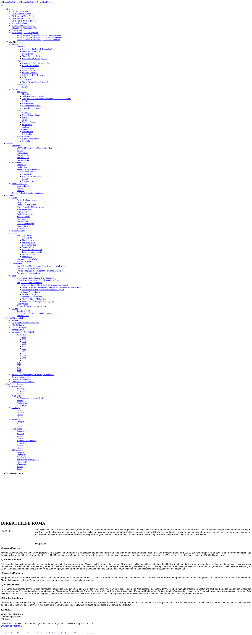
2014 (24, 351)
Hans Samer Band (24, 209)
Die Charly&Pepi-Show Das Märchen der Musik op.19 (45, 285)
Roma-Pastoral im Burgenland (34, 58)
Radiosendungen (18, 162)
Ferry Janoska (22, 202)
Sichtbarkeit (27, 124)
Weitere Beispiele (24, 261)
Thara (24, 120)
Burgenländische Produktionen (29, 282)
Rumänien (21, 455)
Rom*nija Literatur (25, 235)
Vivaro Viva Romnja (30, 65)
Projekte (15, 89)
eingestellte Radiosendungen (28, 169)
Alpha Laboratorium (30, 139)
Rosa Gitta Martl (29, 245)
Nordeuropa (17, 386)
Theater (15, 308)
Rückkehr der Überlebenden (23, 25)
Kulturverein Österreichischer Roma (37, 63)
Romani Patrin (23, 160)
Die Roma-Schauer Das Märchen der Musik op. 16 (43, 290)
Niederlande (22, 403)
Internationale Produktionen (28, 292)
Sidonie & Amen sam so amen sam (31, 306)
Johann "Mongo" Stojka (32, 252)
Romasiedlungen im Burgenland (25, 32)
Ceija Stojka (27, 238)
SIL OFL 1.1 (90, 633)
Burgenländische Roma (31, 106)
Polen (19, 448)
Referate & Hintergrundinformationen (27, 193)
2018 (19, 363)
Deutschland (22, 431)
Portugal (20, 422)
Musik (14, 198)
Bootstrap (4, 633)
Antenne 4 (26, 174)
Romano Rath (22, 221)
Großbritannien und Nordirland (30, 398)
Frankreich (21, 405)
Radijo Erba (22, 167)
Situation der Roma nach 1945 (24, 28)
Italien (19, 426)
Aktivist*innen (18, 325)
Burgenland (22, 47)
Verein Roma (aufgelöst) (32, 56)
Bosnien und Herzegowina (28, 459)
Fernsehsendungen (19, 183)
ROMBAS (26, 113)
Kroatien (20, 445)
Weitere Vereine (23, 84)
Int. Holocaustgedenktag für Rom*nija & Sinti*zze (33, 374)
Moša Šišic (21, 219)
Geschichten (17, 264)
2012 (24, 346)
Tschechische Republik (26, 440)
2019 (19, 365)
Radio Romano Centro (31, 176)
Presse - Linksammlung (21, 379)
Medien (9, 143)
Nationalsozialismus (20, 23)
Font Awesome (66, 633)
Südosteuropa (17, 450)
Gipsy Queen (22, 304)
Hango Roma (27, 54)
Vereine (15, 44)
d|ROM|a (20, 150)
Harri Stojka (22, 212)
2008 (24, 339)
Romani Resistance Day (22, 377)
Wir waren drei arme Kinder (28, 268)
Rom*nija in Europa (14, 384)
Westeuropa (16, 396)
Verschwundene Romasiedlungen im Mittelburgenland (39, 37)
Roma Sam (21, 165)
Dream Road (27, 132)
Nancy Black (22, 226)
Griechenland (22, 457)
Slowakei (21, 438)
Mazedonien (22, 462)
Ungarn (20, 436)
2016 (24, 356)
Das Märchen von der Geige (28, 273)
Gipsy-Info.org (28, 181)
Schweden (21, 391)
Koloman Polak (23, 216)
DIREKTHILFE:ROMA (32, 75)
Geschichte (10, 9)
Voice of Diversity (29, 73)
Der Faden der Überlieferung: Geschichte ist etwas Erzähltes (42, 266)
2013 (24, 349)
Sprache (15, 320)
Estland (20, 410)
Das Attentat (17, 30)
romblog (25, 127)
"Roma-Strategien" (19, 327)
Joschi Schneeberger (25, 214)
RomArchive (27, 134)
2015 (24, 353)
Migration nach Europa (21, 14)
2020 (19, 367)
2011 (24, 358)
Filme (14, 275)
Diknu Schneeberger (25, 223)
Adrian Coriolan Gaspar (27, 200)
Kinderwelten (27, 103)
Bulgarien (21, 452)
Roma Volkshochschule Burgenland (37, 49)
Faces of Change (29, 294)
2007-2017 (21, 334)
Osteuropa (16, 407)
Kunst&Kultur (12, 195)
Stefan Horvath (28, 242)
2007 (24, 337)
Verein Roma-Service (31, 51)
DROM (25, 117)
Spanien (20, 424)
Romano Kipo (23, 157)
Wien (19, 61)
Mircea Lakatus (28, 254)
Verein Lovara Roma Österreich (35, 82)
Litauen (20, 415)
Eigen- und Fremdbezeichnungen (25, 323)
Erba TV (20, 190)
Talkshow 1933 (23, 311)
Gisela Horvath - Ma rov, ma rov (30, 207)
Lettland (20, 412)
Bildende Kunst (18, 231)
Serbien (20, 466)
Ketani (25, 87)
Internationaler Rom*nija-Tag (24, 332)
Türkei (19, 469)
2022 (19, 372)
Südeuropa (16, 419)
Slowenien (21, 443)
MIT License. (56, 633)
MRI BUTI (27, 94)
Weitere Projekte (23, 136)
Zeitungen (16, 146)
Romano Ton (27, 172)
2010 (24, 344)
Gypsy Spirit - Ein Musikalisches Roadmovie (35, 278)
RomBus (25, 101)
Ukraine (20, 417)
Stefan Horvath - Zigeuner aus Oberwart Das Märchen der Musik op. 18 (52, 287)
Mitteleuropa (17, 429)
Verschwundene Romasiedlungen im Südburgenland (38, 40)
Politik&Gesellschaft (14, 318)
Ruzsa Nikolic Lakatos (26, 205)
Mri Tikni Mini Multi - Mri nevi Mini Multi (34, 148)
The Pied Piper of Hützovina (34, 299)
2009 (24, 341)
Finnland (20, 393)
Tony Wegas (22, 228)
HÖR (24, 77)
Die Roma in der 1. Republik (24, 21)
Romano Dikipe (23, 188)
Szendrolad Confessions (32, 297)
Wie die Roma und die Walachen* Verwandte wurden (39, 271)
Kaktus (25, 179)
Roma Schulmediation (31, 115)
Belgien (20, 400)
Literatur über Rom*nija (27, 259)
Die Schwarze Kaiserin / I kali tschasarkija (34, 313)
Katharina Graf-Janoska (32, 249)
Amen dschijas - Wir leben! (33, 108)
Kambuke (26, 141)
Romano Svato (28, 68)
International (22, 129)
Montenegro (22, 464)
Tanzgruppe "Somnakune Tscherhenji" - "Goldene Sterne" (46, 98)
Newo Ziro (26, 80)
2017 (24, 360)
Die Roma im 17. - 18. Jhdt (23, 18)
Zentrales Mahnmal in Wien (23, 382)
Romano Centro (28, 70)
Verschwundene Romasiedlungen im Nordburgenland (39, 35)
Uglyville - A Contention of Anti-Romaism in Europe (39, 280)
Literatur (15, 233)
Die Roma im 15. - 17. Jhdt (23, 16)
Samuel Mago (28, 247)
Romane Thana (28, 122)
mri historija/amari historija (33, 96)
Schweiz (20, 433)
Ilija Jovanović (28, 240)
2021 (19, 370)
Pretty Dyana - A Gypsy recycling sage (38, 301)
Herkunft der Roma (20, 11)
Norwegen (21, 389)
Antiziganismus (18, 330)
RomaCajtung (22, 153)
